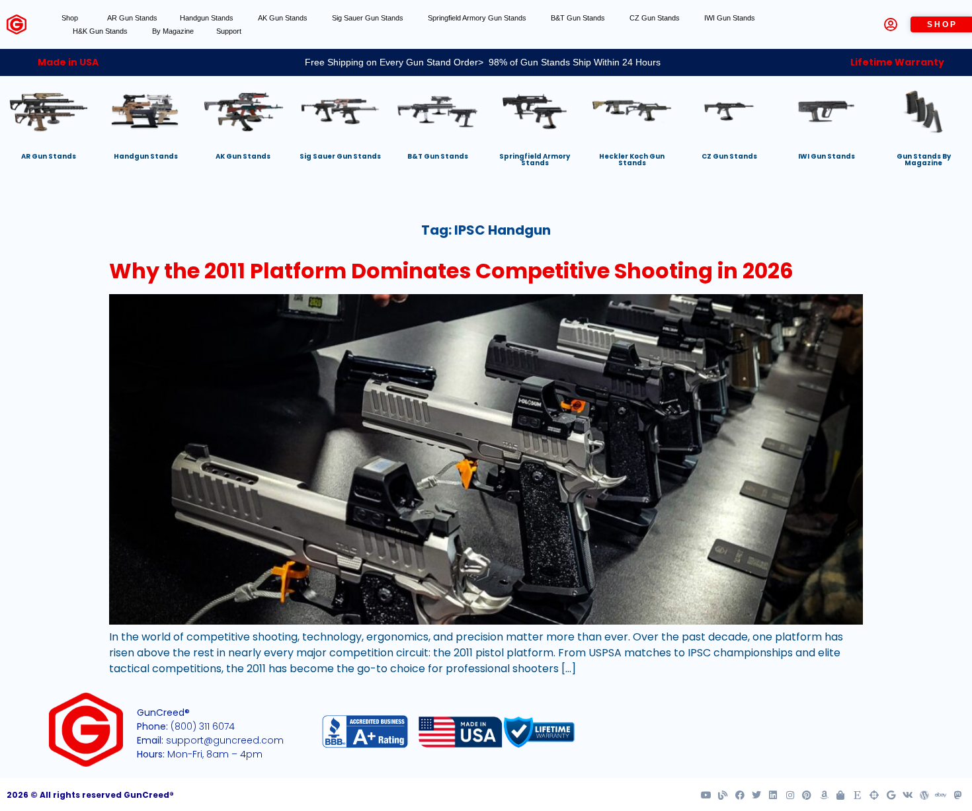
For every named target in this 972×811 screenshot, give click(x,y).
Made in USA (68, 62)
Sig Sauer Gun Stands (368, 18)
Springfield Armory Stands (534, 159)
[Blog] (722, 795)
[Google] (890, 795)
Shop (69, 18)
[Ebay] (941, 795)
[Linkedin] (773, 795)
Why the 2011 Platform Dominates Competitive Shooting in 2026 (451, 271)
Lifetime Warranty (897, 62)
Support (228, 31)
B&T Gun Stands (579, 18)
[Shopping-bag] (840, 795)
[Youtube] (706, 795)
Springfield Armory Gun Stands (478, 18)
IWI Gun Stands (730, 18)
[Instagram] (790, 795)
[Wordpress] (924, 795)
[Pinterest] (806, 795)
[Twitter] (756, 795)
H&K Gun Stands (101, 31)
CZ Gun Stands (655, 18)
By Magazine (173, 31)
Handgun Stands (207, 18)
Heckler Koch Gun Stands (632, 159)
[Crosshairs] (874, 795)
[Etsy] (857, 795)
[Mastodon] (958, 795)
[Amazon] (823, 795)
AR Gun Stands (132, 18)
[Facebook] (739, 795)
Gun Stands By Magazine (924, 159)
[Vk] (907, 795)
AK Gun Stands (283, 18)
